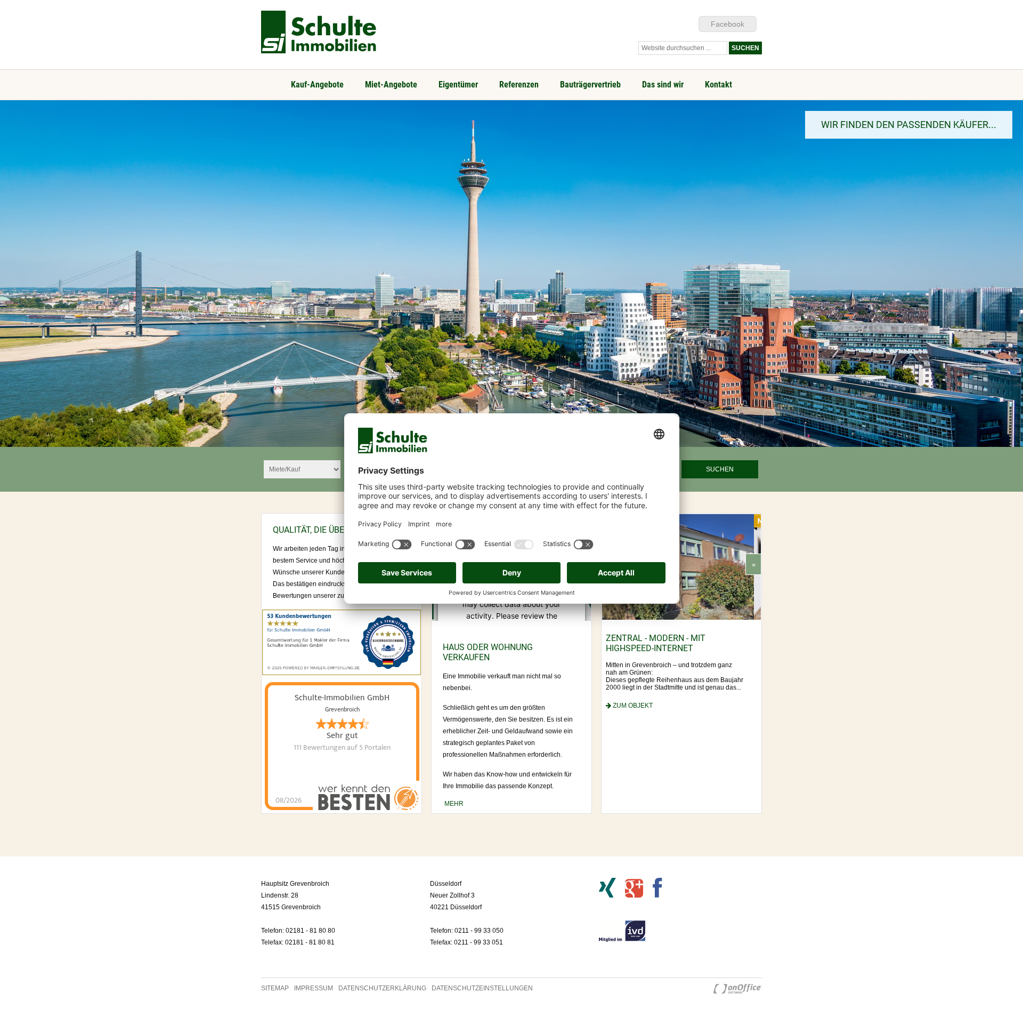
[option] (511, 273)
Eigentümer (458, 84)
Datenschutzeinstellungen (482, 988)
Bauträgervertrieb (590, 84)
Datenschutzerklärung (382, 988)
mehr (453, 803)
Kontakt (718, 84)
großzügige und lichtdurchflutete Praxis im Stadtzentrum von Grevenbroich (677, 653)
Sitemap (275, 988)
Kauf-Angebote (317, 84)
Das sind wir (663, 84)
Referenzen (519, 84)
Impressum (313, 988)
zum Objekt (639, 733)
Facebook (727, 24)
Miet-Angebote (391, 84)
